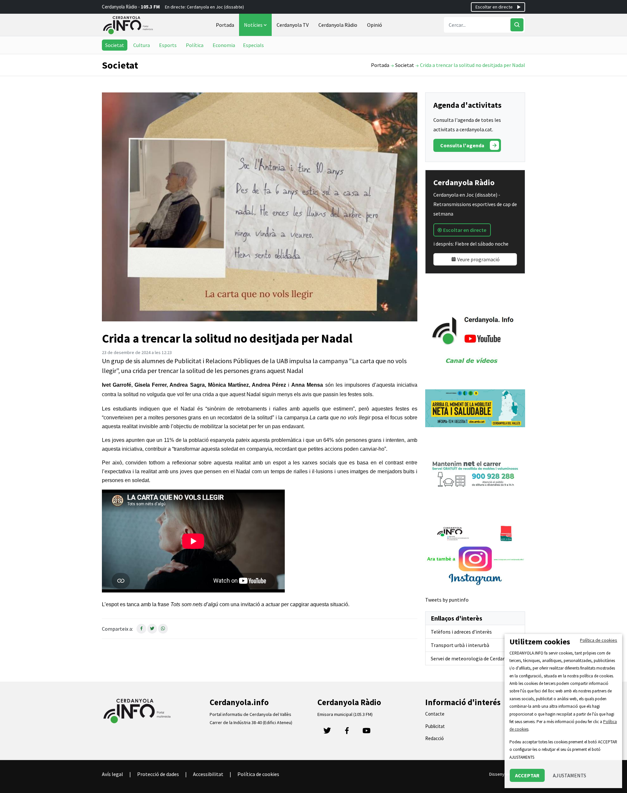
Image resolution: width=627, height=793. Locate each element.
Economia (224, 45)
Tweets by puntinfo (447, 599)
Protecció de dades (158, 774)
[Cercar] (516, 24)
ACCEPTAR (527, 775)
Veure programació (478, 259)
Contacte (434, 714)
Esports (168, 45)
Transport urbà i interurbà (460, 645)
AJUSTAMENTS (569, 775)
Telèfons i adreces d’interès (461, 631)
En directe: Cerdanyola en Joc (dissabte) (204, 7)
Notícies (254, 25)
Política (194, 45)
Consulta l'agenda (462, 145)
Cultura (141, 45)
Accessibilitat (208, 774)
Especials (253, 45)
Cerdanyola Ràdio (337, 25)
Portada (225, 25)
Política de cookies (258, 774)
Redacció (434, 738)
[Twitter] (327, 732)
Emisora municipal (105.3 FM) (345, 714)
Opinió (374, 25)
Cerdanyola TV (293, 25)
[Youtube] (366, 732)
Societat (114, 45)
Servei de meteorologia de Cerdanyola (473, 658)
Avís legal (112, 774)
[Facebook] (346, 732)
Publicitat (435, 726)
